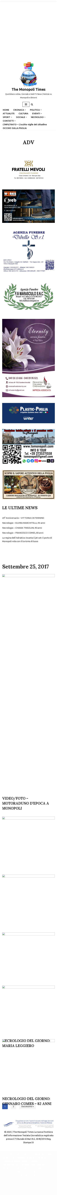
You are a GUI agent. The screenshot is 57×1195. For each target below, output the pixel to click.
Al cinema (8, 1168)
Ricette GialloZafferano (34, 1164)
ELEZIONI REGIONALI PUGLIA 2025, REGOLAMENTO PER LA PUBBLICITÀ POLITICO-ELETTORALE (27, 1182)
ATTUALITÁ (8, 113)
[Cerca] (32, 104)
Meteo (34, 1161)
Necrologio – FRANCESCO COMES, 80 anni (22, 533)
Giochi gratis (23, 1168)
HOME (6, 110)
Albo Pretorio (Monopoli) (16, 1153)
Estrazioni (37, 1172)
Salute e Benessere (43, 1153)
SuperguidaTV (10, 1164)
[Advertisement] (28, 29)
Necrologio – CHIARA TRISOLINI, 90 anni (22, 528)
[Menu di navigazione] (26, 104)
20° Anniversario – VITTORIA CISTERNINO (23, 518)
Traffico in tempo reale (15, 1161)
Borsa (6, 1157)
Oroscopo (8, 1172)
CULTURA (23, 113)
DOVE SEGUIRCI (29, 1175)
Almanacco (22, 1172)
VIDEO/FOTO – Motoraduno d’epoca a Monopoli (25, 803)
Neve (16, 1192)
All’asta (41, 1157)
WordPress (38, 1192)
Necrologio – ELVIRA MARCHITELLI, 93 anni (23, 523)
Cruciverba (39, 1168)
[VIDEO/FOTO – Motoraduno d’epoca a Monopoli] (28, 683)
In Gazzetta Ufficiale (23, 1157)
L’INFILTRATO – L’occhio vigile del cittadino (25, 124)
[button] (25, 109)
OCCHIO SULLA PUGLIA (15, 128)
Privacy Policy (10, 1175)
